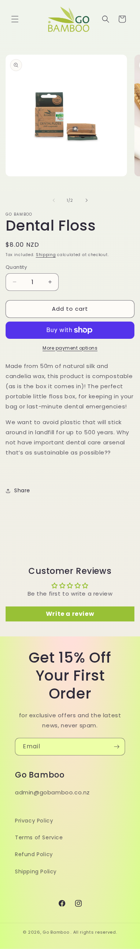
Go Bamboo (56, 932)
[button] (15, 19)
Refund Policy (34, 854)
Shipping (46, 255)
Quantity (16, 267)
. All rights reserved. (94, 932)
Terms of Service (39, 837)
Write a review (70, 613)
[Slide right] (86, 200)
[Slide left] (54, 200)
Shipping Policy (36, 871)
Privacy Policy (34, 820)
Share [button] (22, 490)
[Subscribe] (116, 746)
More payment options (70, 348)
